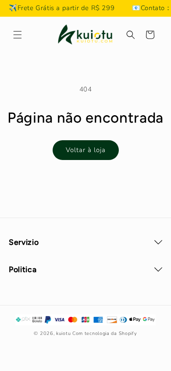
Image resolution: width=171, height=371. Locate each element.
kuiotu (63, 333)
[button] (17, 34)
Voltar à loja (86, 149)
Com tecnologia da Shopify (104, 333)
